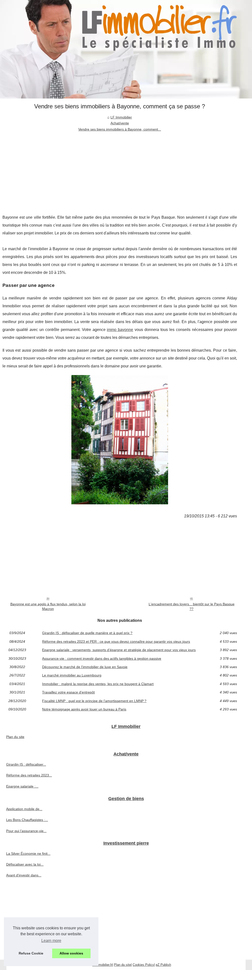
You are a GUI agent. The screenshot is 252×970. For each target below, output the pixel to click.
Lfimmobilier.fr (102, 965)
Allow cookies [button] (71, 953)
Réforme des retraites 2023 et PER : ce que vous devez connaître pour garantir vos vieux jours (116, 641)
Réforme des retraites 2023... (29, 775)
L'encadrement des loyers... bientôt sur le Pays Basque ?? (192, 606)
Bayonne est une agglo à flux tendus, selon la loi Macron (48, 606)
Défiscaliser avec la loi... (25, 864)
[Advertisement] (119, 169)
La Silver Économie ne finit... (28, 853)
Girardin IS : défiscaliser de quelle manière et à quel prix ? (87, 633)
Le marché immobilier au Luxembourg (71, 675)
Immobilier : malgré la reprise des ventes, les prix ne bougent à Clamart (98, 684)
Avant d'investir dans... (23, 875)
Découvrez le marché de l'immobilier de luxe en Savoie (84, 667)
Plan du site (15, 737)
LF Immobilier (121, 117)
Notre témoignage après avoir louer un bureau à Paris (84, 709)
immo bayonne (120, 330)
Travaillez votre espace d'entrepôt (68, 692)
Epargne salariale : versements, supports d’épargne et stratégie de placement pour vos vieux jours (119, 650)
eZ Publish (163, 965)
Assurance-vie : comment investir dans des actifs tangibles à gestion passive (101, 658)
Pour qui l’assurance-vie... (26, 831)
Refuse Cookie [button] (31, 953)
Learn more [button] (51, 940)
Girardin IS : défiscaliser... (26, 764)
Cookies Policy (143, 965)
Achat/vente (119, 123)
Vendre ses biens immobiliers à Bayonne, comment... (119, 129)
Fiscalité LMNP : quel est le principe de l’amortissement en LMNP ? (94, 701)
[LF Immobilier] (126, 49)
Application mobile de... (24, 809)
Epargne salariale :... (22, 786)
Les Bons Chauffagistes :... (27, 820)
